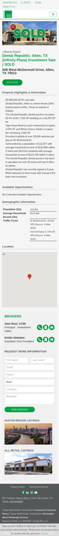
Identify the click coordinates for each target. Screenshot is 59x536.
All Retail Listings (19, 450)
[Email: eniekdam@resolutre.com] (51, 339)
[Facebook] (23, 492)
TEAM (38, 2)
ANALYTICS (9, 6)
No (46, 533)
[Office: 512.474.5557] (39, 327)
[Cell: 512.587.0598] (45, 339)
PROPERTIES (10, 2)
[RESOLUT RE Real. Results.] (7, 14)
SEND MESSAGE (19, 409)
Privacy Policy (18, 487)
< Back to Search (11, 51)
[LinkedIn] (27, 492)
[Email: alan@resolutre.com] (51, 327)
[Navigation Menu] (53, 14)
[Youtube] (35, 492)
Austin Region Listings (22, 420)
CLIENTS (26, 2)
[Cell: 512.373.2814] (45, 327)
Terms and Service (38, 487)
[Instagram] (31, 492)
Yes (43, 533)
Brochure (12, 82)
